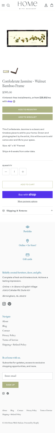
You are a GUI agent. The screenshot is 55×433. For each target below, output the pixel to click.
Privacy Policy (9, 335)
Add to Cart (28, 184)
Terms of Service (10, 339)
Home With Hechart (15, 423)
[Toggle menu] (3, 5)
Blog (4, 326)
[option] (27, 38)
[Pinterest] (9, 304)
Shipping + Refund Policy (14, 344)
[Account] (45, 5)
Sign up (10, 384)
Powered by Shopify (31, 423)
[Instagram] (4, 304)
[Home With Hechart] (27, 5)
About (5, 321)
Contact (6, 330)
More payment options (27, 201)
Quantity (7, 165)
